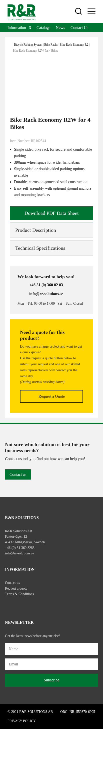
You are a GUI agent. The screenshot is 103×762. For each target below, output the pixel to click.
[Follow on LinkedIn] (30, 605)
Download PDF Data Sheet (51, 213)
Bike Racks (51, 44)
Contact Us (79, 28)
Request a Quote (51, 396)
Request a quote (16, 588)
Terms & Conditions (19, 594)
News (60, 28)
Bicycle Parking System (28, 44)
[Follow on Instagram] (20, 605)
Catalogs (43, 28)
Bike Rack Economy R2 (74, 44)
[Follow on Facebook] (9, 605)
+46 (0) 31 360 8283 (19, 548)
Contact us (18, 474)
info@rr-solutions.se (19, 553)
